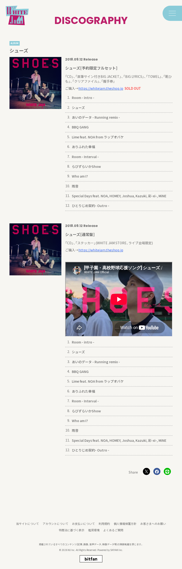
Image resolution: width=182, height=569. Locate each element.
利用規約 (104, 524)
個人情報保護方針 (125, 524)
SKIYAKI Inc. (116, 550)
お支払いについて (83, 524)
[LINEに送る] (167, 471)
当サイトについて (27, 524)
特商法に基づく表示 (71, 530)
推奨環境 (94, 530)
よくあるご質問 (113, 530)
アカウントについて (55, 524)
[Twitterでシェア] (146, 471)
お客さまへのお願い (153, 524)
